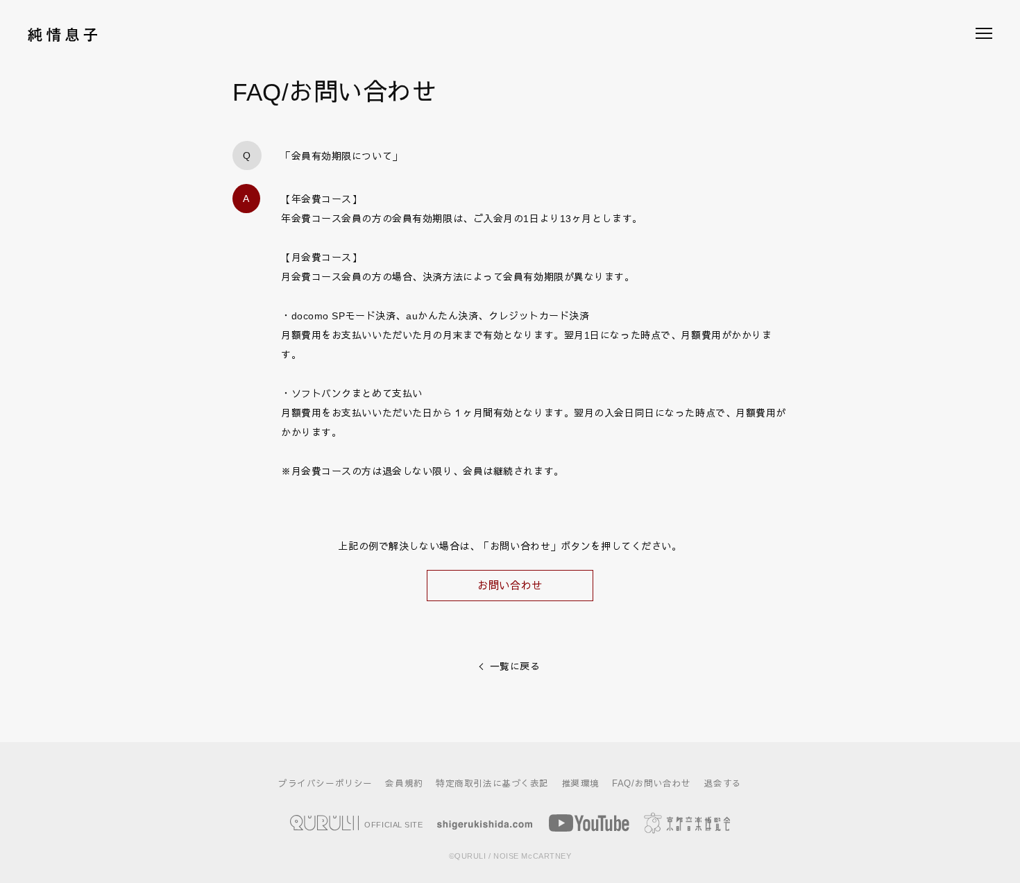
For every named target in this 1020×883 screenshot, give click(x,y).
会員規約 (404, 784)
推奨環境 (581, 784)
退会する (723, 784)
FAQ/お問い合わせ (651, 784)
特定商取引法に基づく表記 (492, 784)
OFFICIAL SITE (392, 824)
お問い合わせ (509, 585)
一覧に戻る (515, 666)
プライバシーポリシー (325, 784)
